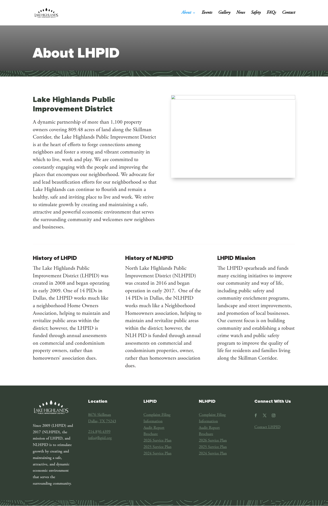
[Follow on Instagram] (273, 415)
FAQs (271, 13)
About (186, 13)
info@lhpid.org (100, 438)
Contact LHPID (267, 427)
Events (207, 13)
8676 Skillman (99, 415)
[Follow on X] (264, 415)
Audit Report (153, 428)
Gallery (224, 13)
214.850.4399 (99, 432)
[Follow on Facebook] (255, 415)
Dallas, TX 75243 (102, 421)
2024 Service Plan (157, 454)
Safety (256, 13)
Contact (288, 13)
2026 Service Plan (157, 441)
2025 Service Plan (157, 447)
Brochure (150, 434)
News (240, 13)
